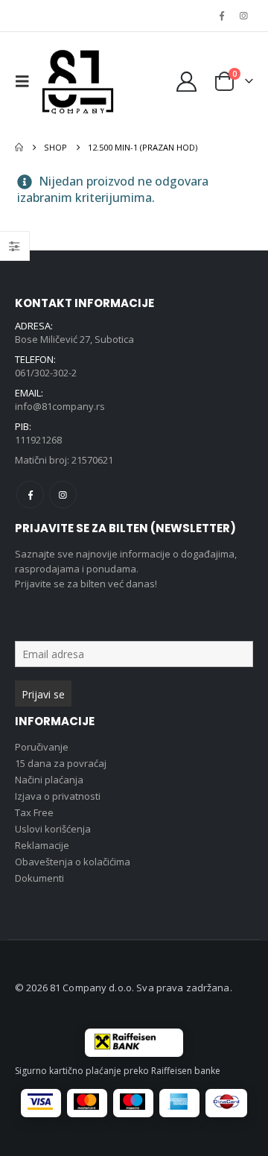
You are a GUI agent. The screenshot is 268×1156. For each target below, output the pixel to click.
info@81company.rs (60, 406)
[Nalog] (186, 82)
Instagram (63, 494)
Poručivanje (41, 747)
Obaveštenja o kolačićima (72, 861)
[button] (26, 81)
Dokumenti (39, 878)
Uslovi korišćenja (53, 829)
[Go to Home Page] (19, 147)
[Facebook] (222, 15)
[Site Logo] (77, 81)
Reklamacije (42, 845)
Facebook (30, 494)
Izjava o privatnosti (57, 796)
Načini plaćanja (49, 779)
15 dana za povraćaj (60, 763)
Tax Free (34, 812)
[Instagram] (243, 15)
